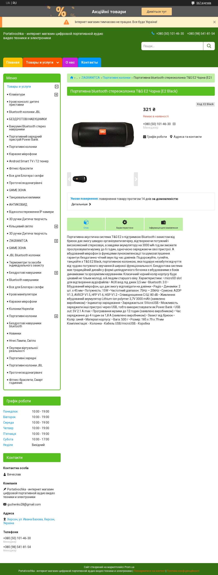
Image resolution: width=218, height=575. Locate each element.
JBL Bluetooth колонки (24, 255)
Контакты (89, 62)
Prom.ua (129, 567)
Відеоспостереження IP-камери (31, 211)
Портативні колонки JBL (26, 365)
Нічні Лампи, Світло (22, 340)
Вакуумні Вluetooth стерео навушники (27, 128)
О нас (70, 62)
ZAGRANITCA (90, 77)
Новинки (15, 333)
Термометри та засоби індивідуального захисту (26, 264)
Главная (12, 62)
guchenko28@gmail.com (24, 504)
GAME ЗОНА (17, 190)
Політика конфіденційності (183, 570)
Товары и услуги (39, 62)
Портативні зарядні (22, 358)
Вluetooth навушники (24, 280)
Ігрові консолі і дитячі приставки (24, 103)
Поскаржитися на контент (149, 570)
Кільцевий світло (21, 226)
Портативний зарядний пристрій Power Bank (25, 138)
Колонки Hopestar (21, 308)
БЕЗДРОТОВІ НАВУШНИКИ (28, 119)
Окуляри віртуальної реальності (23, 349)
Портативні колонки (117, 77)
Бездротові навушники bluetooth (25, 325)
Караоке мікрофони (23, 154)
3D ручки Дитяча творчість (28, 219)
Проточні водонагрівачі (25, 183)
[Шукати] (209, 46)
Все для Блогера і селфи (26, 175)
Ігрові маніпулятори (23, 294)
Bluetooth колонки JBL (24, 112)
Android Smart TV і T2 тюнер (29, 161)
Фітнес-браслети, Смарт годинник (26, 381)
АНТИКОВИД (18, 204)
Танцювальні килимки (24, 197)
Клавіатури (17, 94)
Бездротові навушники (25, 272)
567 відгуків (203, 2)
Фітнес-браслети (21, 168)
